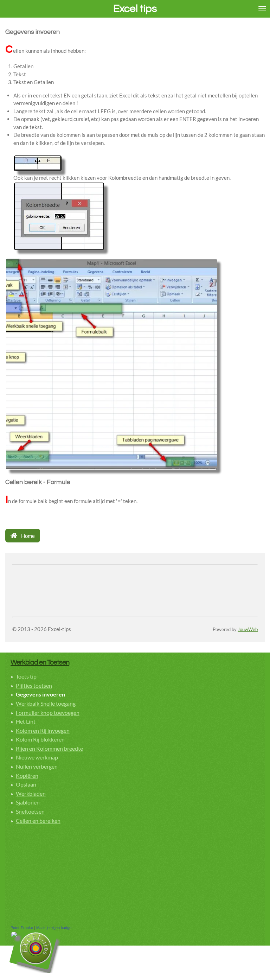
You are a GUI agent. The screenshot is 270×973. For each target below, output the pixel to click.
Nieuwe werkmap (37, 757)
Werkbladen (31, 793)
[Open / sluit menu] (262, 9)
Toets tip (26, 676)
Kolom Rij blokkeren (40, 739)
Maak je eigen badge (53, 928)
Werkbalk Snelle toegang (46, 703)
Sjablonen (28, 802)
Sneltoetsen (30, 811)
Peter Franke (22, 928)
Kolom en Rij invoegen (43, 730)
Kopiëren (27, 775)
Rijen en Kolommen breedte (49, 748)
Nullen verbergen (37, 766)
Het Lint (26, 721)
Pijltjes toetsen (34, 685)
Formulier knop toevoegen (47, 712)
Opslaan (26, 784)
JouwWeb (248, 629)
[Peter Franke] (14, 936)
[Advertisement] (94, 578)
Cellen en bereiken (38, 820)
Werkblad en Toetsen (40, 662)
